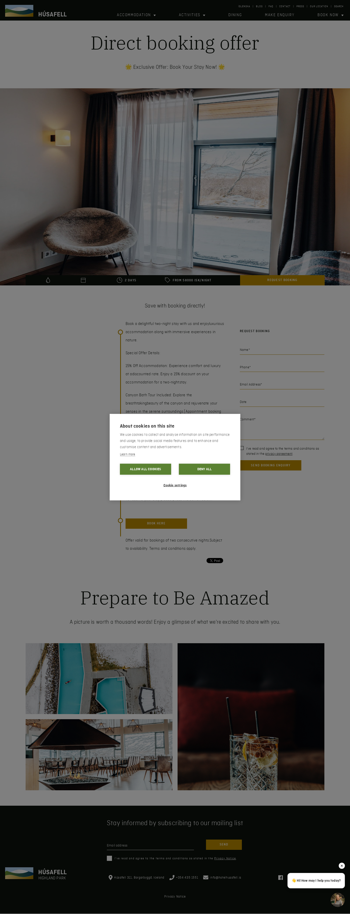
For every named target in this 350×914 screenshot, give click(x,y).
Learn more (127, 454)
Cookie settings (175, 485)
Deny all (204, 469)
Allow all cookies (145, 469)
